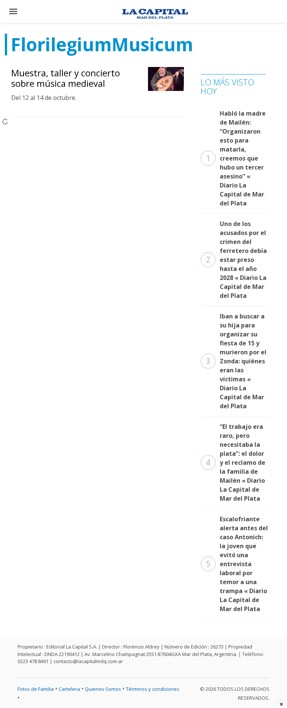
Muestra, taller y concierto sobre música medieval (65, 78)
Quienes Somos (103, 689)
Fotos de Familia (36, 689)
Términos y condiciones (152, 689)
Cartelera (69, 689)
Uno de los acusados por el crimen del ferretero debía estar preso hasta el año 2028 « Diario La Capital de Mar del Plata (236, 260)
